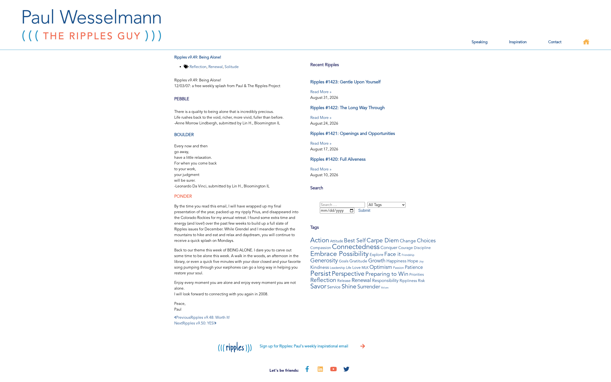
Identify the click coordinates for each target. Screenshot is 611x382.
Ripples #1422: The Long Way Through (347, 107)
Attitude (336, 241)
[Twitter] (347, 369)
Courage (405, 247)
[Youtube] (333, 369)
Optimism (380, 267)
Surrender (368, 286)
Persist (320, 273)
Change (408, 241)
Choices (426, 241)
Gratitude (358, 261)
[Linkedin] (320, 369)
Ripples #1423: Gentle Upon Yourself (345, 82)
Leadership (337, 268)
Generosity (324, 260)
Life (348, 268)
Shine (349, 286)
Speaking (480, 42)
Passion (398, 268)
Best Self (355, 240)
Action (319, 240)
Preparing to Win (386, 274)
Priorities (416, 274)
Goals (343, 261)
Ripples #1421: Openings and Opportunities (352, 133)
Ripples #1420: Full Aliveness (338, 159)
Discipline (422, 248)
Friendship (408, 255)
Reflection (198, 66)
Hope (412, 261)
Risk (421, 280)
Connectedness (355, 247)
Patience (414, 267)
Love (356, 267)
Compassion (320, 248)
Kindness (319, 267)
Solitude (232, 66)
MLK (365, 267)
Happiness (396, 261)
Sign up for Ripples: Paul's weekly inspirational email (304, 346)
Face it (392, 254)
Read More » (321, 92)
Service (334, 287)
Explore (376, 254)
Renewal (215, 66)
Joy (421, 261)
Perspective (348, 274)
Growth (376, 261)
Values (385, 287)
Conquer (388, 247)
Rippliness (408, 280)
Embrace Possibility (339, 254)
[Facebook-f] (307, 369)
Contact (554, 42)
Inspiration (518, 42)
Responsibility (385, 280)
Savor (318, 286)
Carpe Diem (383, 240)
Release (344, 280)
